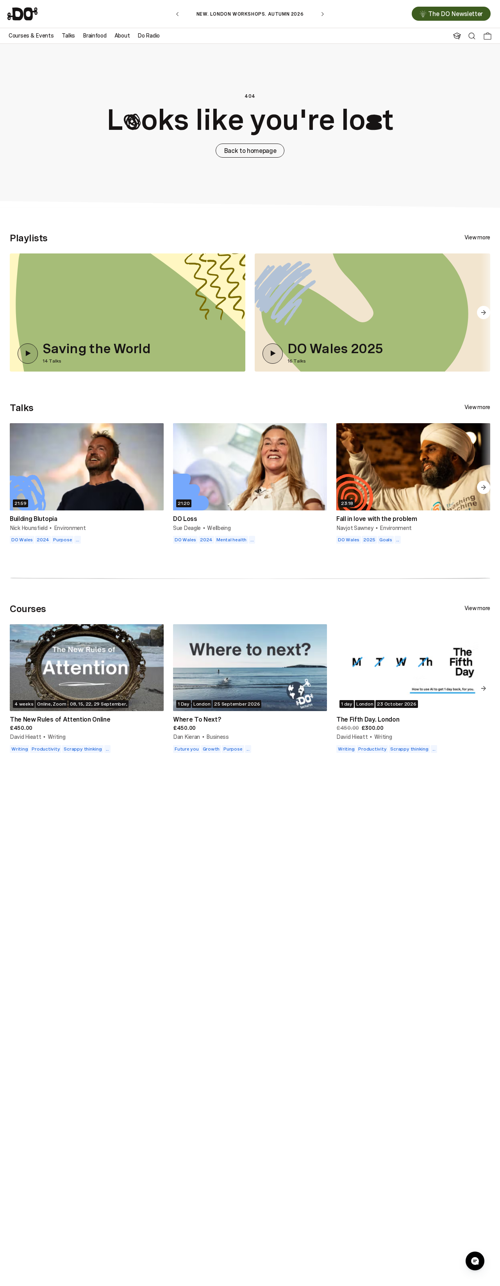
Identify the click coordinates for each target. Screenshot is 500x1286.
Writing (57, 736)
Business (217, 736)
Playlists (29, 238)
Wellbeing (218, 527)
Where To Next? (197, 719)
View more (477, 237)
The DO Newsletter (455, 14)
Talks (22, 407)
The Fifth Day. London (367, 719)
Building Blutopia (33, 519)
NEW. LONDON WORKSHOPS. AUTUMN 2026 (250, 14)
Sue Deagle (187, 527)
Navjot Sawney (354, 527)
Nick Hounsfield (29, 527)
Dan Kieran (186, 736)
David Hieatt (25, 736)
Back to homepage (250, 150)
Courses (28, 608)
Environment (70, 527)
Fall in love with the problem (376, 519)
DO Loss (185, 519)
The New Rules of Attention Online (60, 719)
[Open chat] (475, 1261)
